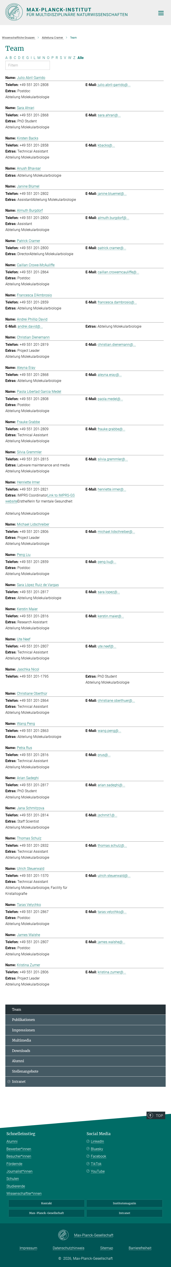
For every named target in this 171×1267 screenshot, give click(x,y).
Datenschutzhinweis (68, 1248)
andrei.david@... (30, 326)
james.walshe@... (111, 942)
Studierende (15, 1186)
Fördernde (14, 1164)
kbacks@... (106, 145)
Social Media (99, 1134)
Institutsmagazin (124, 1203)
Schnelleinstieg (20, 1134)
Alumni (18, 1061)
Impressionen (23, 1030)
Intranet (19, 1081)
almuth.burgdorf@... (113, 218)
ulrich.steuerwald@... (114, 876)
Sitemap (106, 1248)
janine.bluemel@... (112, 194)
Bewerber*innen (18, 1149)
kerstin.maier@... (111, 616)
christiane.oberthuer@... (116, 700)
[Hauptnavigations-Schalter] (161, 13)
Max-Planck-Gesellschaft (46, 1213)
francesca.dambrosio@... (117, 302)
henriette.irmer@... (112, 489)
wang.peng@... (109, 731)
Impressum (28, 1248)
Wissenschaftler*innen (24, 1193)
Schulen (12, 1179)
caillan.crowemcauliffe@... (118, 272)
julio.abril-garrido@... (114, 85)
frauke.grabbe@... (111, 429)
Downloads (21, 1051)
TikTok (96, 1164)
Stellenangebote (25, 1071)
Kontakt (46, 1203)
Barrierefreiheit (140, 1248)
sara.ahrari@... (109, 115)
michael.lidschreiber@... (116, 532)
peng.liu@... (107, 562)
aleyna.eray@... (110, 375)
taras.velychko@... (112, 912)
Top (159, 1115)
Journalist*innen (19, 1171)
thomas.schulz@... (112, 845)
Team (16, 1009)
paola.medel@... (110, 399)
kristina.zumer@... (112, 972)
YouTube (98, 1171)
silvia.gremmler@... (113, 459)
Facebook (98, 1156)
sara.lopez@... (109, 592)
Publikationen (23, 1020)
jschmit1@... (107, 815)
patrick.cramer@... (112, 248)
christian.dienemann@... (117, 344)
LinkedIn (97, 1141)
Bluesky (97, 1149)
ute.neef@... (107, 646)
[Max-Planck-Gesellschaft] (66, 1235)
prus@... (104, 755)
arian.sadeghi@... (111, 785)
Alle (80, 58)
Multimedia (21, 1040)
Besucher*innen (18, 1156)
